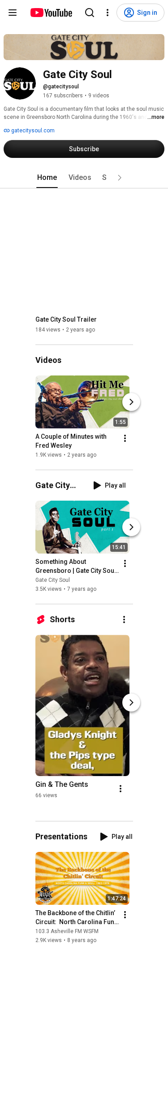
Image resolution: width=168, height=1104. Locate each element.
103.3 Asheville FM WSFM (67, 931)
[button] (119, 177)
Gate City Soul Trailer (66, 319)
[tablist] (84, 177)
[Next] (131, 402)
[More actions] (125, 438)
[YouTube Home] (50, 12)
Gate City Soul (52, 580)
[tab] (47, 177)
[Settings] (107, 12)
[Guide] (12, 12)
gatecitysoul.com (32, 130)
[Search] (89, 12)
